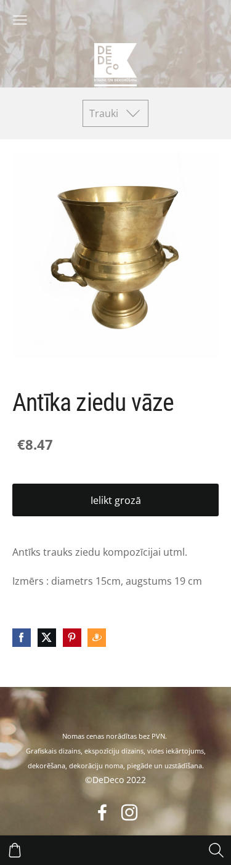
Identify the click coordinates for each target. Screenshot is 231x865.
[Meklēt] (216, 850)
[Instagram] (129, 812)
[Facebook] (102, 812)
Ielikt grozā (116, 500)
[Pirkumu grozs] (15, 850)
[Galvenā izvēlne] (20, 20)
